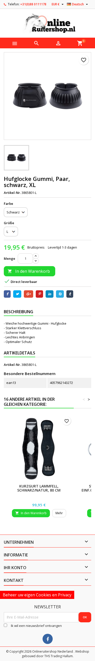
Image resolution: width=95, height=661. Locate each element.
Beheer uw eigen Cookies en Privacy (37, 595)
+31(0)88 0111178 (33, 4)
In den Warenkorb (29, 271)
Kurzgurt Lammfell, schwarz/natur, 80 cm (39, 488)
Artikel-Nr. (12, 192)
